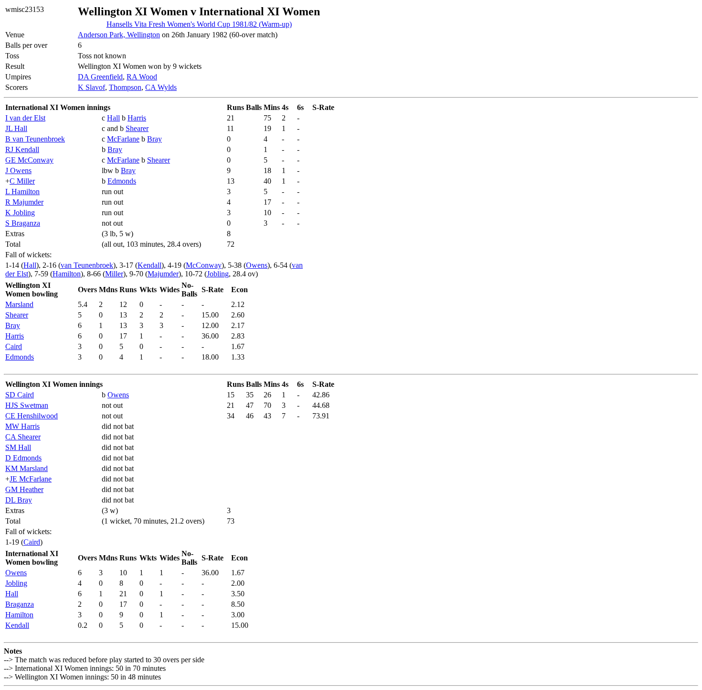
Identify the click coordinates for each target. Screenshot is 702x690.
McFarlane (123, 139)
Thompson (125, 87)
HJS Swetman (26, 405)
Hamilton (67, 274)
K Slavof (91, 87)
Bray (154, 139)
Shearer (137, 128)
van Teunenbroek (87, 265)
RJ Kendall (22, 149)
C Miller (22, 181)
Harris (137, 118)
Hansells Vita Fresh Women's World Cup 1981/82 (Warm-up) (199, 24)
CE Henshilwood (31, 416)
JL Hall (16, 128)
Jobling (218, 274)
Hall (113, 118)
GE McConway (29, 160)
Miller (114, 274)
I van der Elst (25, 118)
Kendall (149, 265)
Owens (256, 265)
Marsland (19, 304)
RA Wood (142, 77)
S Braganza (22, 223)
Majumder (163, 274)
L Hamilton (22, 191)
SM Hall (18, 447)
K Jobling (20, 212)
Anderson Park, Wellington (119, 35)
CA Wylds (161, 87)
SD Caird (19, 395)
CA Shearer (23, 437)
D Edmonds (23, 458)
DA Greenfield (100, 77)
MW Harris (22, 426)
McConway (204, 265)
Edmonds (121, 181)
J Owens (18, 170)
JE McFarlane (31, 479)
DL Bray (18, 500)
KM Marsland (26, 468)
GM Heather (24, 489)
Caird (13, 346)
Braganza (19, 604)
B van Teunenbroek (35, 139)
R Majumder (24, 202)
